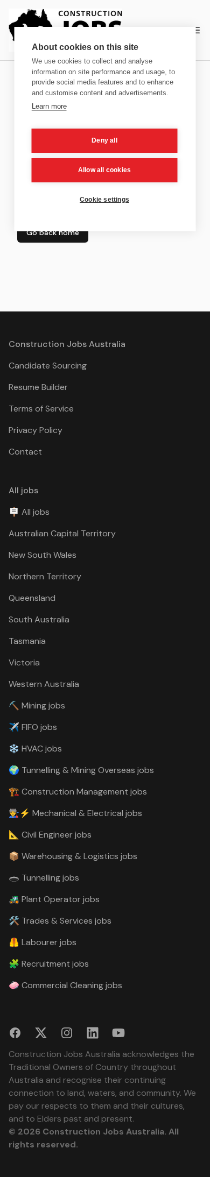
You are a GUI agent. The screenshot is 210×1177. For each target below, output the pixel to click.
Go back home (52, 232)
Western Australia (44, 684)
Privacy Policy (35, 430)
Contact (25, 451)
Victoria (24, 662)
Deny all (104, 140)
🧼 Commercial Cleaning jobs (65, 985)
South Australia (39, 619)
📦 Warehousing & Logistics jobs (73, 856)
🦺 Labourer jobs (42, 942)
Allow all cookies (104, 170)
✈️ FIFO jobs (33, 727)
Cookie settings (104, 199)
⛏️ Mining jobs (37, 705)
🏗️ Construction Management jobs (78, 791)
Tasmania (27, 641)
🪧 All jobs (29, 511)
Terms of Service (41, 408)
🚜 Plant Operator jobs (54, 899)
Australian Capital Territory (62, 533)
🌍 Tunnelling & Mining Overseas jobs (81, 770)
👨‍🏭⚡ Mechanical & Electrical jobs (75, 813)
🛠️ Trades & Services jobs (60, 920)
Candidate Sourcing (48, 365)
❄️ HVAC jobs (35, 748)
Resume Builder (38, 387)
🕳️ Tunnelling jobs (44, 877)
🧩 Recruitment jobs (49, 963)
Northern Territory (45, 576)
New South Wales (42, 555)
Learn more (49, 106)
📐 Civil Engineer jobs (50, 834)
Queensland (32, 598)
